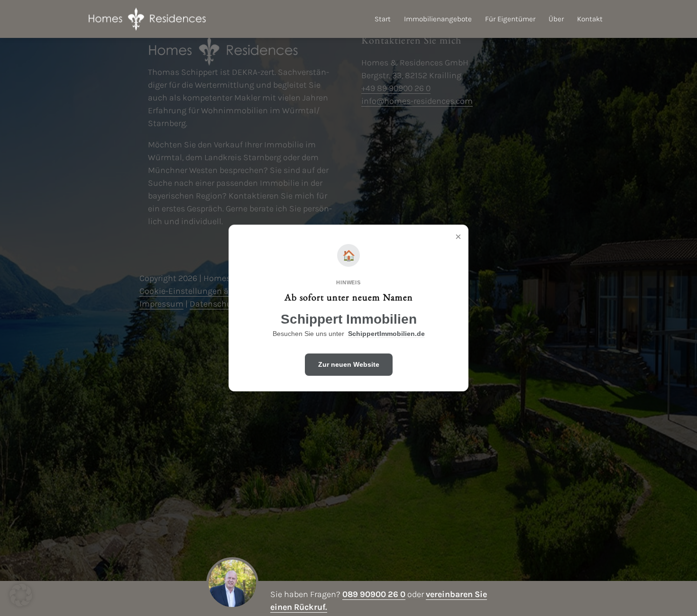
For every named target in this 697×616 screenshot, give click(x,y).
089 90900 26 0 (373, 594)
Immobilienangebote (438, 19)
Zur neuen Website (348, 364)
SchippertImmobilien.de (386, 333)
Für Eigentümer (510, 19)
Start (383, 19)
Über (556, 19)
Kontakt (590, 19)
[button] (21, 595)
